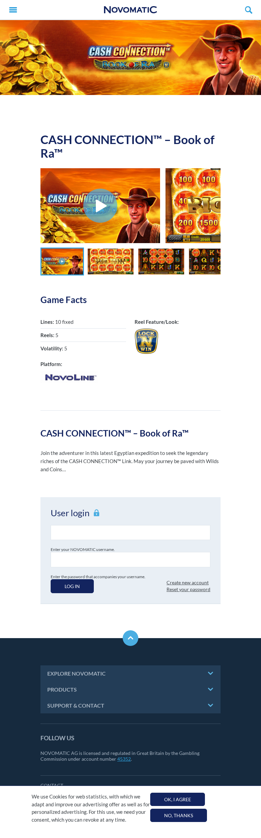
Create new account (188, 582)
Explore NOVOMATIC (76, 673)
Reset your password (188, 589)
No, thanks (178, 815)
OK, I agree (177, 799)
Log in (72, 586)
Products (62, 689)
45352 (124, 759)
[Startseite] (130, 9)
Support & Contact (75, 705)
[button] (62, 261)
